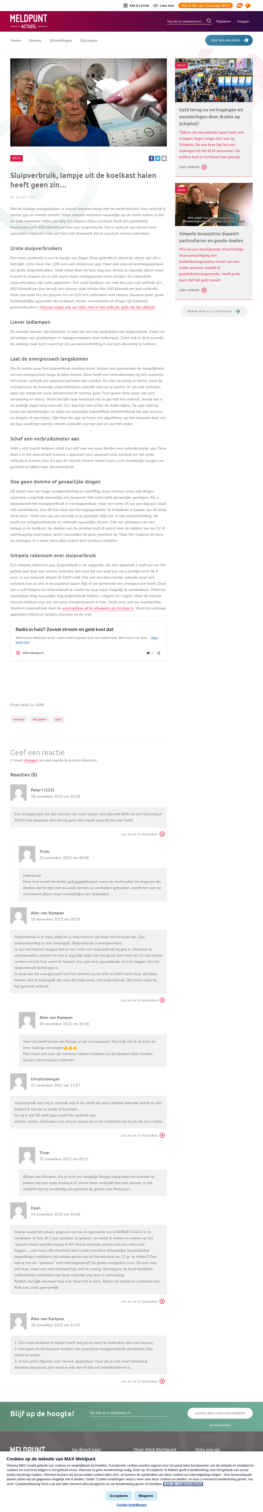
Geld (17, 158)
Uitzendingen (61, 40)
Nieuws (35, 40)
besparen (40, 719)
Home (16, 40)
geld (58, 719)
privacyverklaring (220, 1425)
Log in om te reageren (139, 834)
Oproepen (88, 40)
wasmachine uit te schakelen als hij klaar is (98, 608)
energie (19, 719)
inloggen (30, 760)
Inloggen (243, 21)
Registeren (223, 21)
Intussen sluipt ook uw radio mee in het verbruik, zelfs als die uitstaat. (97, 307)
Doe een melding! (225, 40)
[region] (88, 102)
